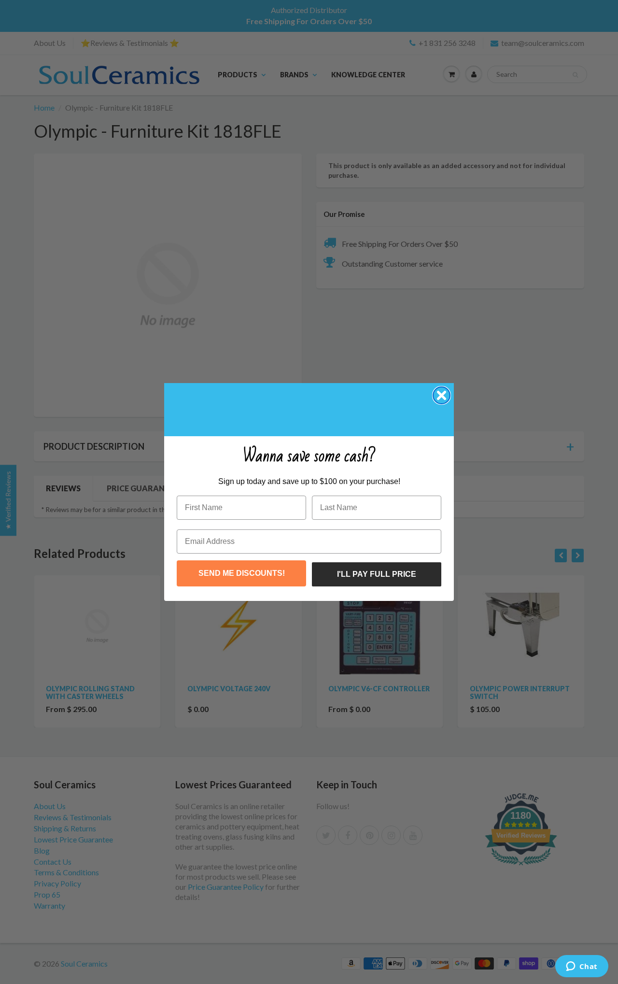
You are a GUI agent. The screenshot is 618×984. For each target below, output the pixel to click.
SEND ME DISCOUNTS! (241, 573)
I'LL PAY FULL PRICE (376, 574)
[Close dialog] (441, 395)
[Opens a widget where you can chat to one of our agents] (581, 967)
